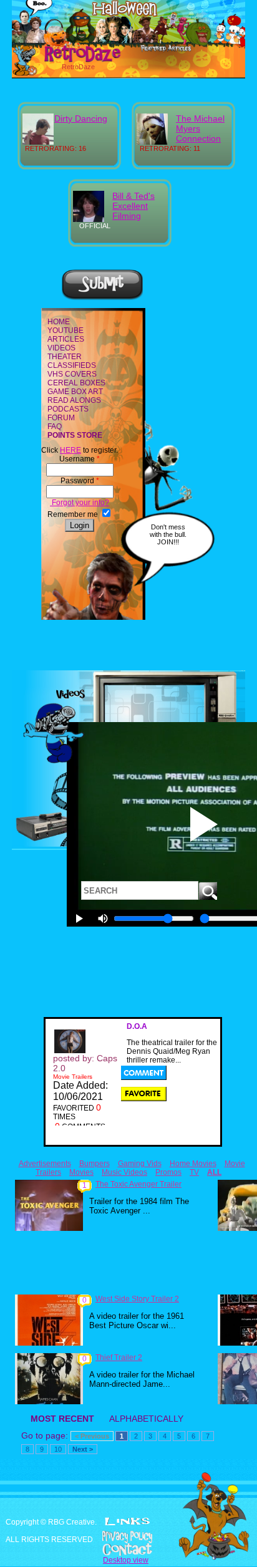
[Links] (127, 1521)
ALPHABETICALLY (146, 1419)
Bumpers (94, 1163)
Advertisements (45, 1163)
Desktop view (125, 1560)
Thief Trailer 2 (118, 1357)
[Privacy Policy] (128, 1537)
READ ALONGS (74, 400)
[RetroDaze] (69, 60)
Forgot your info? (79, 502)
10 (58, 1449)
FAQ (54, 426)
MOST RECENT (62, 1419)
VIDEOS (61, 348)
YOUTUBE (65, 330)
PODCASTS (68, 409)
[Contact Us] (128, 1549)
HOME (58, 321)
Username (79, 459)
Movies (81, 1172)
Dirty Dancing (80, 118)
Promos (168, 1172)
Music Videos (124, 1172)
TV (194, 1172)
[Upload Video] (102, 298)
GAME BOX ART (75, 391)
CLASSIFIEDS (71, 365)
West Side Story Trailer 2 (137, 1299)
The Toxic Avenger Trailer (138, 1184)
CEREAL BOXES (76, 382)
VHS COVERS (72, 374)
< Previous (92, 1436)
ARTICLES (65, 339)
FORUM (61, 417)
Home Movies (193, 1163)
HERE (70, 450)
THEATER (64, 356)
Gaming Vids (140, 1163)
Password (80, 480)
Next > (82, 1449)
